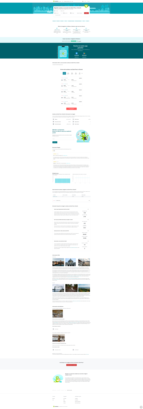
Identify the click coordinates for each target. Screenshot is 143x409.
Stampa (64, 401)
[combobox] (57, 13)
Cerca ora (87, 354)
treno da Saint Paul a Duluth (73, 247)
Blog (72, 1)
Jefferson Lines (65, 155)
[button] (83, 1)
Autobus (60, 1)
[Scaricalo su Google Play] (84, 53)
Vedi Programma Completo (71, 108)
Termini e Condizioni (77, 401)
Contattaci (76, 398)
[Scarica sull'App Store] (76, 53)
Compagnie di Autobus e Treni (67, 1)
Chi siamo (64, 398)
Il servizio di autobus (56, 279)
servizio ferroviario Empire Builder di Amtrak (74, 278)
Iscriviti (54, 142)
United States (58, 390)
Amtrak (78, 321)
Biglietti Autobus (54, 390)
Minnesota (62, 390)
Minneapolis (76, 267)
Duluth (65, 390)
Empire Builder (56, 322)
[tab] (56, 11)
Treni (62, 1)
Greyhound (74, 322)
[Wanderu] (55, 1)
